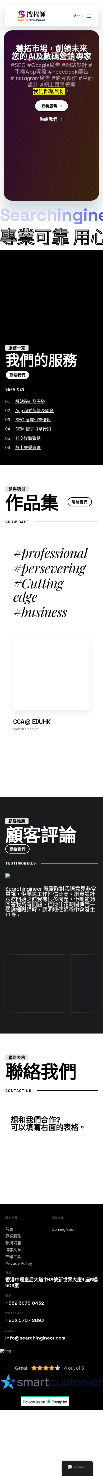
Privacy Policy (18, 1263)
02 (29, 410)
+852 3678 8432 (24, 1303)
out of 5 (74, 1368)
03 (28, 420)
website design (25, 729)
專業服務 (13, 1236)
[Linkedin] (61, 1445)
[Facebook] (11, 1445)
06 (23, 447)
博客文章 (13, 1250)
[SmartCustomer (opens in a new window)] (51, 1381)
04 (28, 429)
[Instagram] (36, 1445)
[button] (82, 16)
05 (23, 438)
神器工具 (13, 1257)
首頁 (9, 1229)
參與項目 (13, 1243)
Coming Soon (64, 1229)
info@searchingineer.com (35, 1338)
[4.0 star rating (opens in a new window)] (45, 1368)
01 (25, 401)
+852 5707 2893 (24, 1320)
